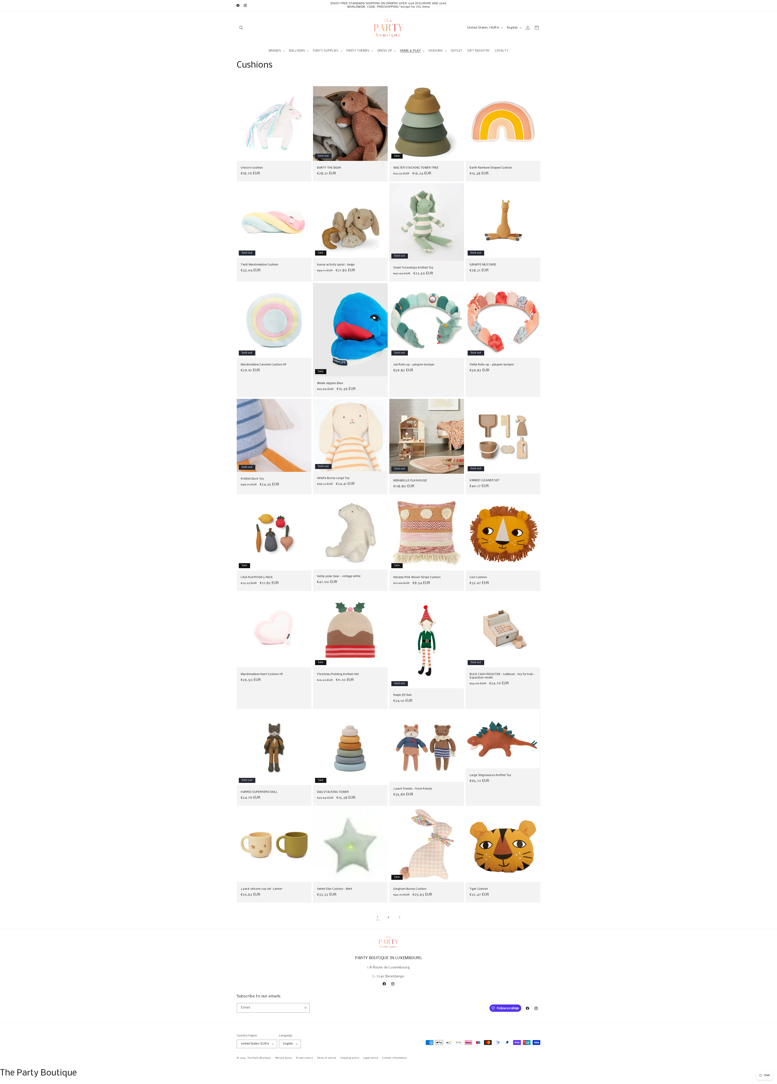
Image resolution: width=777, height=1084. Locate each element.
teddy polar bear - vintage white (338, 576)
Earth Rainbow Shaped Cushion (491, 167)
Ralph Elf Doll (402, 695)
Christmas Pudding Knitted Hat (338, 674)
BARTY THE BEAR (329, 167)
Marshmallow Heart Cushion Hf (262, 674)
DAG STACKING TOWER (333, 792)
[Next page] (399, 917)
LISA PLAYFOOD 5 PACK (257, 577)
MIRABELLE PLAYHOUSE (410, 480)
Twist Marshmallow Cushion (259, 264)
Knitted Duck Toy (252, 478)
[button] (241, 27)
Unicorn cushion (252, 167)
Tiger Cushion (479, 889)
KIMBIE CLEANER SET (485, 480)
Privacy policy (304, 1058)
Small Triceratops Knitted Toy (413, 268)
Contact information (394, 1058)
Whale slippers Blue (330, 383)
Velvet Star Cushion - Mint (334, 889)
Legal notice (370, 1058)
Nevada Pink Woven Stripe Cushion (417, 577)
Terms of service (326, 1058)
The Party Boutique (259, 1058)
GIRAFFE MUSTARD (483, 264)
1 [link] (377, 917)
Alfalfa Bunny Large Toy (333, 478)
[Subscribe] (304, 1008)
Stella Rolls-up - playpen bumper (492, 364)
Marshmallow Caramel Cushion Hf (263, 364)
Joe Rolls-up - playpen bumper (413, 364)
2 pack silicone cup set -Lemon (261, 889)
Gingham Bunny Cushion (410, 889)
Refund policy (283, 1058)
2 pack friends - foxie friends (412, 789)
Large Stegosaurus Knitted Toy (490, 775)
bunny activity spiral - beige (336, 264)
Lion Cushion (478, 577)
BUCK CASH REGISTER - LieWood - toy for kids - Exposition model (502, 676)
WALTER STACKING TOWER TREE (416, 167)
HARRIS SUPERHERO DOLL (259, 792)
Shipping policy (349, 1058)
